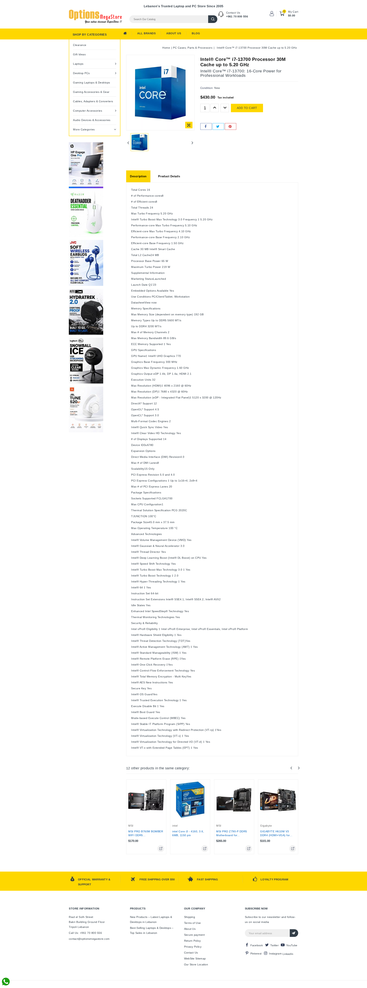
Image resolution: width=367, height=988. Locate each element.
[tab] (138, 176)
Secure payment (194, 934)
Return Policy (192, 940)
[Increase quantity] (214, 108)
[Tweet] (218, 126)
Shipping (189, 916)
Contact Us (191, 952)
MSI (130, 825)
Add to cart (247, 108)
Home (127, 34)
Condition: (207, 87)
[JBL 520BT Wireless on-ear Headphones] (86, 409)
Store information (84, 908)
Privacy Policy (192, 946)
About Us (173, 33)
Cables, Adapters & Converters (93, 101)
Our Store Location (196, 964)
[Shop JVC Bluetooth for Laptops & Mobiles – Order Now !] (86, 263)
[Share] (206, 126)
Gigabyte (266, 825)
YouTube (291, 945)
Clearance (79, 45)
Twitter (274, 945)
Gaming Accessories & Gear (91, 91)
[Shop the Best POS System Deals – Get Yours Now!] (86, 165)
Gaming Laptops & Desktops (91, 82)
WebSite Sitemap (195, 958)
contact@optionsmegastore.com (89, 938)
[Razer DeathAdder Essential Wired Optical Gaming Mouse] (86, 214)
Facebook (256, 945)
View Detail (160, 848)
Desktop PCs (81, 73)
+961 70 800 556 (237, 16)
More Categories (84, 129)
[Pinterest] (230, 126)
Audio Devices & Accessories (91, 120)
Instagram (275, 953)
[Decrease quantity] (225, 108)
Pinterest (256, 953)
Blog (196, 33)
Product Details (169, 176)
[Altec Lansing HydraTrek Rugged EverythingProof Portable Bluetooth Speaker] (86, 312)
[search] (212, 19)
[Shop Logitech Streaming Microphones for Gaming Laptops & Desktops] (86, 361)
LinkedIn (288, 953)
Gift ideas (79, 54)
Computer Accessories (87, 110)
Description (138, 176)
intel (175, 825)
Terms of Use (192, 922)
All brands (146, 33)
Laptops (78, 63)
